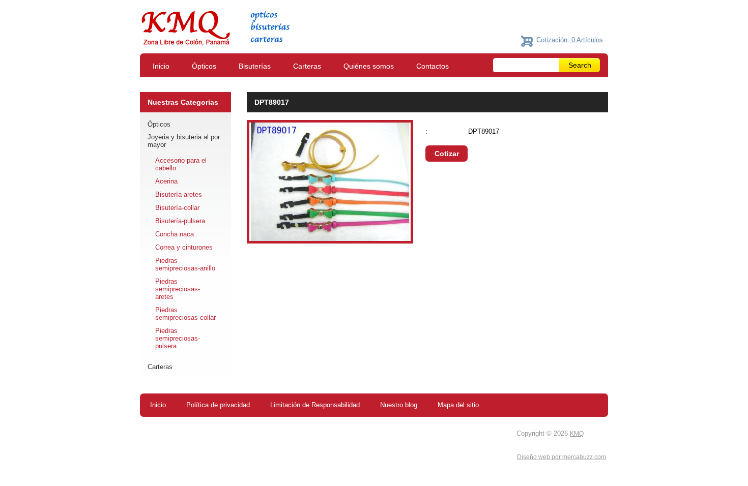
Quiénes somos (368, 66)
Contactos (432, 66)
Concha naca (174, 234)
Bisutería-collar (177, 207)
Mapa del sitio (458, 405)
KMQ (577, 433)
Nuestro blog (398, 405)
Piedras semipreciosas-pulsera (177, 338)
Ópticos (204, 66)
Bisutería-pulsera (180, 221)
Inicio (161, 66)
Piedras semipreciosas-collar (185, 313)
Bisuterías (255, 66)
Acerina (166, 181)
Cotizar (447, 153)
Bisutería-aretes (178, 194)
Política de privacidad (218, 405)
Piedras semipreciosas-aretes (177, 289)
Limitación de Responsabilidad (315, 405)
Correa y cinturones (184, 247)
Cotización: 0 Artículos (569, 40)
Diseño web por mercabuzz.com (561, 457)
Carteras (307, 66)
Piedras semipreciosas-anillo (185, 264)
